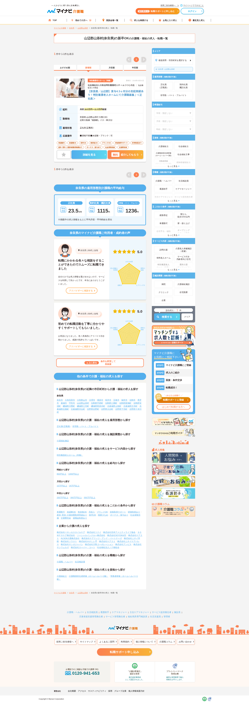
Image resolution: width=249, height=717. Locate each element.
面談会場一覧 (112, 20)
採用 (110, 691)
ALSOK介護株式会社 (70, 538)
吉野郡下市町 (121, 409)
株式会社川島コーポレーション (99, 544)
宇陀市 (72, 403)
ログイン (192, 11)
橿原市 (100, 400)
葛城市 (64, 403)
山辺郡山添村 (166, 69)
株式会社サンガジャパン (72, 544)
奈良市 (60, 400)
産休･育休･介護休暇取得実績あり (72, 515)
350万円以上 (89, 497)
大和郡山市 (82, 400)
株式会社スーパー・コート (83, 547)
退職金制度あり (80, 518)
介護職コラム (165, 641)
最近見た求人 (199, 20)
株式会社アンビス (123, 544)
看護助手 (104, 612)
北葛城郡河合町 (78, 409)
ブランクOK (102, 512)
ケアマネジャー (119, 612)
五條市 (116, 400)
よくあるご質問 (106, 641)
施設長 (177, 612)
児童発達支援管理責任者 (91, 616)
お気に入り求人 (170, 20)
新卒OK (92, 515)
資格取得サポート (118, 512)
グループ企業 (120, 691)
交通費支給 (66, 518)
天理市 (92, 400)
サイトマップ (86, 641)
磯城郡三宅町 (83, 406)
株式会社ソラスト (69, 541)
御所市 (124, 400)
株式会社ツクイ (94, 532)
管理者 (167, 616)
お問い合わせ (185, 641)
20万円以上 (74, 486)
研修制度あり (134, 512)
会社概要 (72, 691)
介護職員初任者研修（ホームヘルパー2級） (88, 576)
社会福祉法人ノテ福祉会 (108, 547)
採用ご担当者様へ (65, 641)
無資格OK (82, 512)
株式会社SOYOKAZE (116, 535)
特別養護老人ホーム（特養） (70, 455)
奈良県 (83, 250)
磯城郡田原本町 (98, 406)
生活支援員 (155, 616)
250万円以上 (62, 497)
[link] (65, 68)
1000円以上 (73, 474)
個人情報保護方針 (136, 691)
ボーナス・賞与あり (119, 515)
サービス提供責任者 (161, 612)
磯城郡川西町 (69, 406)
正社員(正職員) (63, 426)
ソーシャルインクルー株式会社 (91, 535)
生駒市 (132, 400)
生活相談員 (80, 562)
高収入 (92, 512)
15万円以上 (62, 486)
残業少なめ (103, 515)
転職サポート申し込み (124, 652)
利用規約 (125, 641)
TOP (55, 20)
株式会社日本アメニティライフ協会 (119, 532)
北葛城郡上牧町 (114, 406)
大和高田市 (70, 400)
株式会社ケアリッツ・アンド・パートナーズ (102, 538)
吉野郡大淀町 (107, 409)
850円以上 (61, 474)
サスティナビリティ (97, 691)
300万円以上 (76, 497)
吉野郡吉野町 (93, 409)
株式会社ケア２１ (107, 541)
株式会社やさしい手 (88, 541)
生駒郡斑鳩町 (125, 403)
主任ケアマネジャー (139, 612)
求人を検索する (141, 20)
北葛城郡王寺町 (130, 406)
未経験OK (71, 512)
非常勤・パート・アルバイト (85, 426)
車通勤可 (61, 512)
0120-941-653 (86, 673)
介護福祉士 (62, 576)
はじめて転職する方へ (173, 407)
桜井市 (108, 400)
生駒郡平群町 (97, 403)
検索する (167, 316)
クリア (187, 317)
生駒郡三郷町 (111, 403)
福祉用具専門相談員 (137, 616)
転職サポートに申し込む (157, 11)
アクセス (82, 691)
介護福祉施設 (63, 441)
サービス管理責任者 (115, 616)
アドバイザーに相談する (81, 290)
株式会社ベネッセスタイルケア (71, 532)
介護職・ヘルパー (65, 562)
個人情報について (144, 641)
